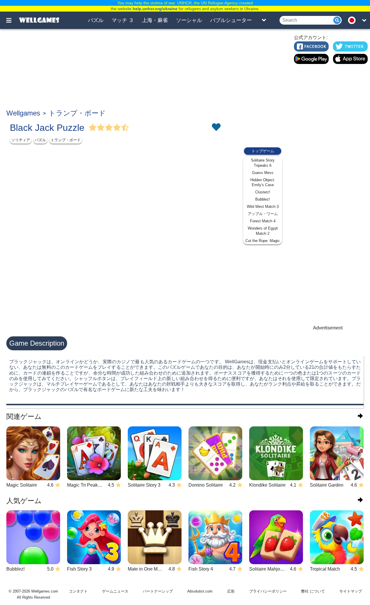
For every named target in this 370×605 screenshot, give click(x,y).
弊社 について (313, 591)
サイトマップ (350, 591)
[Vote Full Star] (93, 128)
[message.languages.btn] (353, 20)
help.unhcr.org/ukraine (155, 8)
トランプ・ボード (77, 113)
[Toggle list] (264, 20)
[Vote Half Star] (125, 128)
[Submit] (337, 20)
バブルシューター (231, 20)
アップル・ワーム (263, 214)
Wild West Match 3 (263, 206)
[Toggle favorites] (216, 127)
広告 (231, 591)
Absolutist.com (199, 591)
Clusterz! (262, 192)
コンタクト (78, 591)
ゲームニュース (115, 591)
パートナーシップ (158, 591)
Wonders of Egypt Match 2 (263, 231)
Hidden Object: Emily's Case (262, 182)
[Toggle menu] (12, 20)
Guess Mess (262, 172)
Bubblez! (262, 199)
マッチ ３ (123, 20)
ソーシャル (189, 20)
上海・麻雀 (155, 20)
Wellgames (23, 113)
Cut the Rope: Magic (262, 241)
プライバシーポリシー (268, 591)
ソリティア (20, 140)
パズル (95, 20)
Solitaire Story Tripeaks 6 (263, 163)
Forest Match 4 (262, 221)
